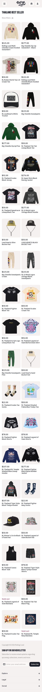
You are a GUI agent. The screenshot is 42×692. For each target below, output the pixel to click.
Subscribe (35, 664)
